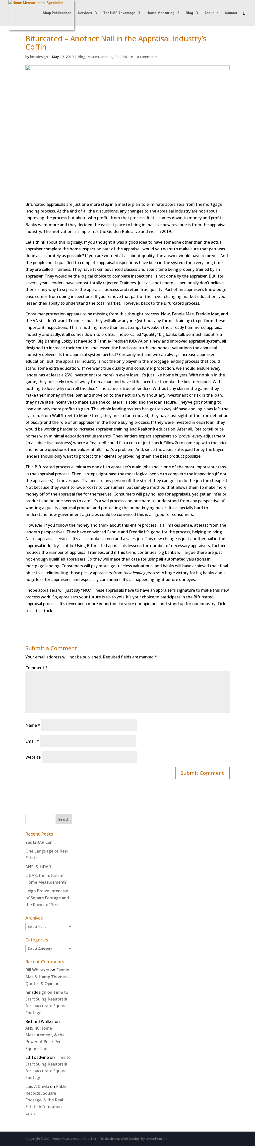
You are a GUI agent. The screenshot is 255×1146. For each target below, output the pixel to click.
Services (85, 13)
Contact (231, 13)
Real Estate (123, 56)
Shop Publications (57, 13)
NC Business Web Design (120, 1138)
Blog (189, 13)
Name (32, 725)
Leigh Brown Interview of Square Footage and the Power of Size (47, 897)
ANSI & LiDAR (38, 866)
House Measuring (160, 13)
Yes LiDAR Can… (40, 842)
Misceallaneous (99, 56)
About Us (211, 13)
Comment (36, 667)
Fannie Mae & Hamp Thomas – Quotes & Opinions (47, 976)
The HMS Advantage (119, 13)
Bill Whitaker (37, 970)
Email (32, 741)
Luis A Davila (37, 1086)
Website (33, 757)
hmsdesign (39, 56)
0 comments (147, 56)
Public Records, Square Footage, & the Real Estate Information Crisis (46, 1100)
